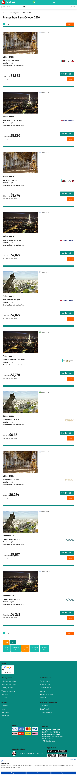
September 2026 (16, 648)
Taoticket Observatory (46, 712)
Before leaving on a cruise (9, 684)
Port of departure (15, 13)
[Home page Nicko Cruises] (67, 120)
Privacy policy (73, 759)
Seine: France (8, 57)
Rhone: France (8, 535)
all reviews (8, 672)
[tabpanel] (38, 648)
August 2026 (7, 648)
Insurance (42, 691)
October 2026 (25, 648)
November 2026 (35, 648)
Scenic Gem (6, 420)
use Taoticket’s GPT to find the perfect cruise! (30, 753)
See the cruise (66, 74)
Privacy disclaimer (45, 684)
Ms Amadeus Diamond (10, 360)
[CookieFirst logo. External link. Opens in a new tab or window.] (2, 761)
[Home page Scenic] (69, 420)
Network (4, 709)
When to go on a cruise (8, 691)
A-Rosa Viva (6, 60)
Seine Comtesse (8, 120)
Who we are (5, 706)
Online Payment (44, 709)
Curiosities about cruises (9, 681)
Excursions (5, 694)
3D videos (4, 698)
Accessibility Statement (46, 694)
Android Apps (5, 716)
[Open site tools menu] (74, 2)
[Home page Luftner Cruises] (68, 360)
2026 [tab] (6, 642)
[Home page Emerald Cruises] (69, 539)
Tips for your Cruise (7, 688)
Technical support (45, 681)
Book (70, 79)
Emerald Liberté (8, 539)
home (4, 13)
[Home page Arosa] (68, 60)
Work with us (43, 698)
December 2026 (44, 648)
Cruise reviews (44, 706)
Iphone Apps (5, 712)
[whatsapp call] (34, 2)
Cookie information (45, 688)
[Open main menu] (74, 7)
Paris (14, 66)
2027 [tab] (13, 642)
